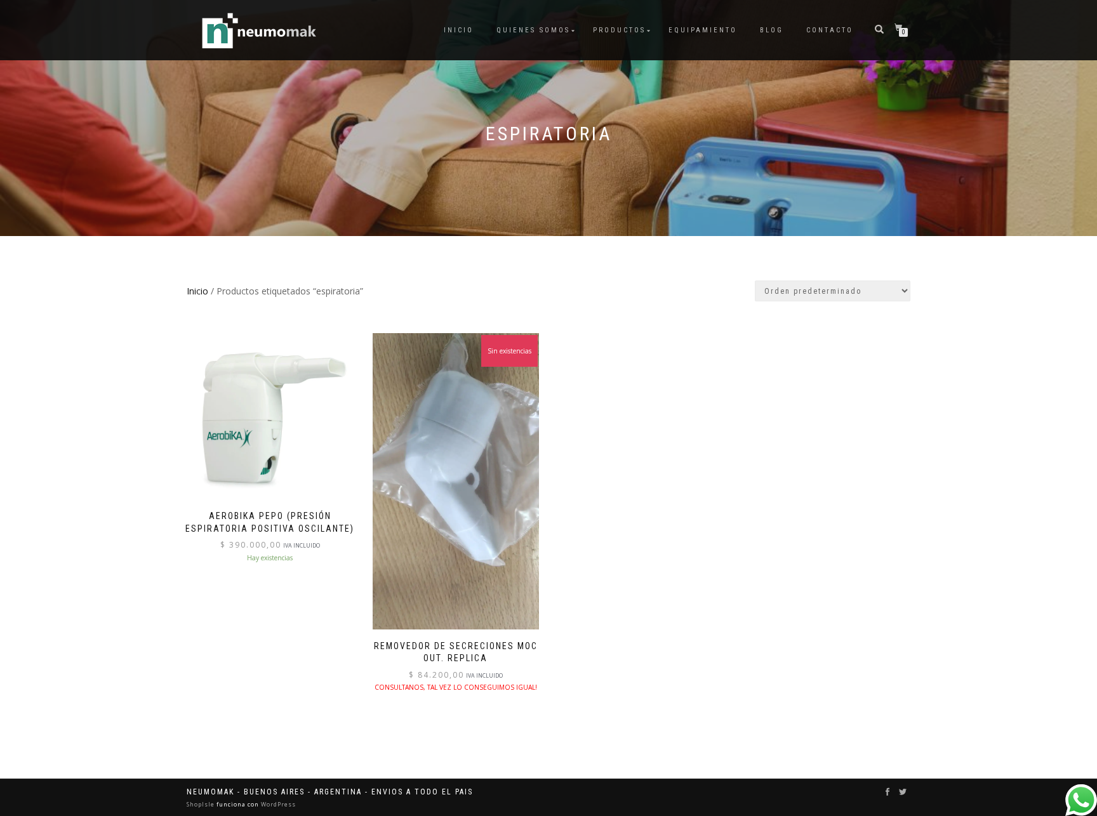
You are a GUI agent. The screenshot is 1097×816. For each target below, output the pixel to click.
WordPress (277, 804)
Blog (771, 30)
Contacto (829, 30)
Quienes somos (533, 30)
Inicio (459, 30)
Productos (619, 30)
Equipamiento (702, 30)
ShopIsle (201, 804)
